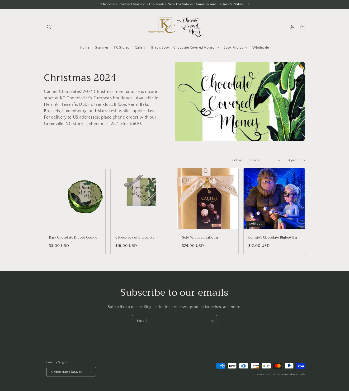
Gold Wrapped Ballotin (200, 238)
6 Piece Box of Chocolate (134, 238)
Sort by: (236, 160)
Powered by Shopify (293, 374)
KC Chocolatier (272, 374)
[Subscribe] (212, 320)
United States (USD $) (66, 371)
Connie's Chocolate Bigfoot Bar (272, 238)
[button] (49, 27)
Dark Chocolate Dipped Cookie (73, 238)
